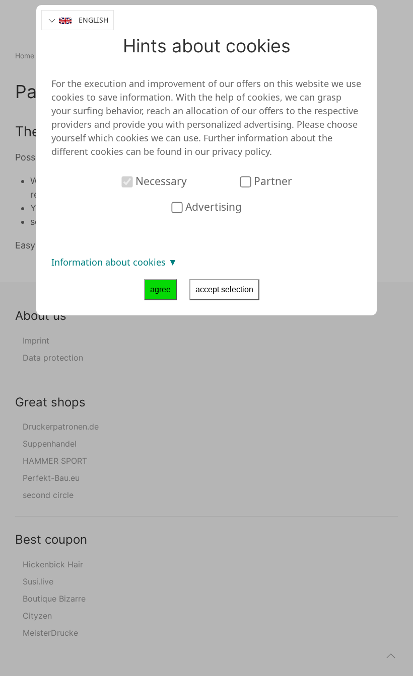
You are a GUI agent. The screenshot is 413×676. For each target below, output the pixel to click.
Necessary (160, 181)
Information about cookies (109, 262)
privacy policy (240, 151)
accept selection (224, 289)
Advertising (212, 207)
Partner (271, 181)
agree (160, 289)
